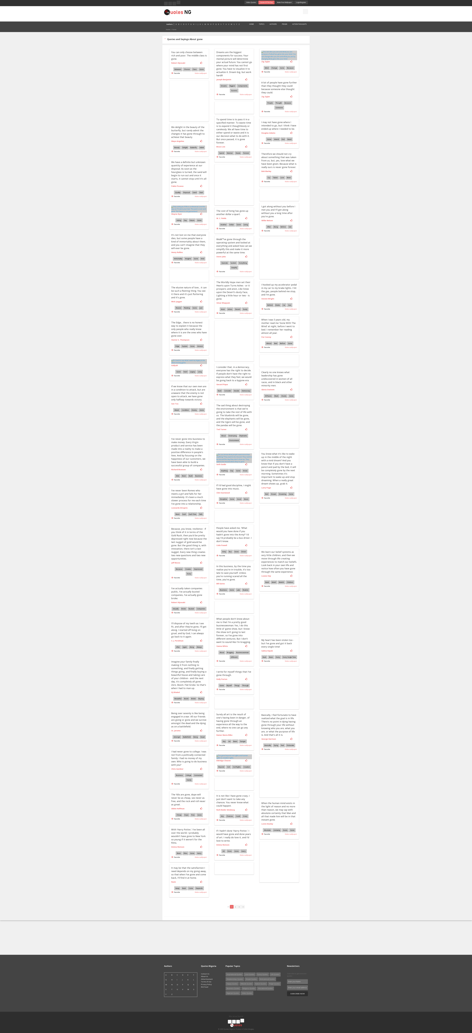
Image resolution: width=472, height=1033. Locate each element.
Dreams (224, 86)
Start (201, 192)
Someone (279, 107)
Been (289, 177)
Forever (246, 153)
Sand (195, 192)
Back (219, 391)
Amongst (177, 737)
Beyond (221, 767)
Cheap (179, 815)
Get (290, 227)
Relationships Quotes (235, 979)
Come (191, 888)
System (233, 263)
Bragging (230, 652)
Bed (275, 343)
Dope (186, 815)
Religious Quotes (249, 988)
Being (195, 737)
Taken (275, 177)
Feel (282, 745)
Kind (202, 259)
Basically (268, 745)
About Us (204, 976)
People (270, 103)
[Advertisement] (245, 13)
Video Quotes (251, 2)
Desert (237, 309)
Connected (198, 775)
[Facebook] (166, 3)
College (188, 775)
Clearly (283, 396)
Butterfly (193, 147)
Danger (243, 741)
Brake (277, 305)
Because (290, 68)
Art (229, 741)
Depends (199, 888)
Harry (199, 853)
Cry (269, 177)
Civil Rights (237, 767)
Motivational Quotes (267, 979)
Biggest (232, 86)
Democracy (246, 391)
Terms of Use (206, 982)
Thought (279, 103)
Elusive (178, 308)
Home (251, 24)
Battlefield (187, 737)
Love (282, 177)
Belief (274, 582)
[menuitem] (250, 24)
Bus (230, 552)
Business (198, 476)
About (223, 436)
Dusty (245, 309)
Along (276, 227)
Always (199, 647)
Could (238, 816)
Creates (188, 569)
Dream (273, 494)
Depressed (198, 569)
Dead (202, 737)
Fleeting (187, 308)
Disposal (186, 192)
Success (234, 90)
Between (178, 69)
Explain (184, 346)
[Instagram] (174, 3)
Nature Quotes (260, 984)
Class (195, 69)
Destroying (233, 436)
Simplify (234, 267)
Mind (267, 68)
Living (246, 224)
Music (246, 499)
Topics (261, 24)
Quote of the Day (266, 2)
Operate (224, 263)
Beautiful (178, 699)
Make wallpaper (201, 73)
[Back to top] (464, 1018)
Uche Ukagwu (249, 1029)
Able (177, 476)
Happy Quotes (232, 984)
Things (237, 685)
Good (239, 499)
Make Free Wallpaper (284, 2)
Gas (289, 305)
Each (184, 514)
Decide (236, 391)
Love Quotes (249, 974)
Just (201, 308)
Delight (185, 147)
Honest (200, 346)
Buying (201, 699)
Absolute (267, 830)
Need (289, 139)
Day (185, 220)
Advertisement (207, 979)
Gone (201, 69)
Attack (176, 410)
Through (245, 685)
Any (224, 741)
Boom (186, 699)
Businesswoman (242, 652)
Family (189, 780)
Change (274, 68)
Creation (246, 767)
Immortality (178, 259)
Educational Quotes (265, 988)
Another (224, 224)
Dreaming (282, 494)
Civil (228, 767)
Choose (187, 69)
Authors (273, 24)
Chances (230, 816)
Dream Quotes (251, 979)
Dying (276, 745)
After (269, 227)
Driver (243, 552)
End (283, 139)
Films (185, 853)
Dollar (231, 224)
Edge (177, 346)
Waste (238, 153)
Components (242, 86)
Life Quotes (275, 974)
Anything (224, 471)
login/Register (301, 2)
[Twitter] (170, 3)
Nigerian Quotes (233, 993)
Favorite (176, 73)
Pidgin (284, 24)
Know (245, 471)
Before (283, 227)
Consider (227, 391)
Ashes (230, 309)
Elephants (243, 436)
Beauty (177, 147)
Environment (234, 440)
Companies (201, 609)
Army (224, 552)
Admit (202, 147)
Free (193, 815)
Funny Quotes (262, 974)
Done (237, 552)
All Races (268, 396)
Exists (285, 830)
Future (192, 220)
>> (243, 907)
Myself (229, 685)
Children (290, 582)
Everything (243, 263)
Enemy (194, 410)
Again (185, 647)
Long (200, 372)
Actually (176, 609)
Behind (270, 305)
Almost (268, 343)
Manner (230, 153)
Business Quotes (233, 988)
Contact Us (205, 974)
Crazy (245, 816)
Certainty (276, 830)
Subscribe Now (297, 993)
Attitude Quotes (246, 984)
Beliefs (281, 582)
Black (276, 396)
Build (190, 476)
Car (284, 305)
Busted (191, 609)
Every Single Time (289, 657)
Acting (179, 220)
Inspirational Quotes (234, 974)
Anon (223, 309)
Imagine (188, 259)
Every (189, 574)
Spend (221, 153)
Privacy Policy (206, 984)
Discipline (223, 499)
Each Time (192, 514)
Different (234, 657)
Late (238, 590)
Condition (185, 410)
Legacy (192, 372)
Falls (200, 514)
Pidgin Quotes (274, 984)
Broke (183, 609)
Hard (185, 372)
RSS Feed (204, 987)
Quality (177, 192)
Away (177, 888)
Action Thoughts (299, 24)
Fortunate (290, 745)
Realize (245, 590)
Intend (276, 139)
